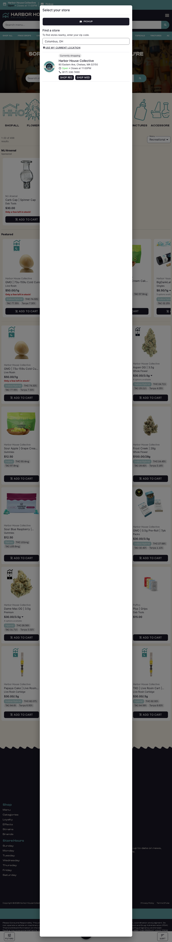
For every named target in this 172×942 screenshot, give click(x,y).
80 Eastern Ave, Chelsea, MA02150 (78, 64)
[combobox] (83, 41)
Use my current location (62, 47)
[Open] (127, 41)
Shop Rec (66, 77)
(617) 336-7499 (71, 72)
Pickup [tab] (88, 21)
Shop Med (83, 77)
